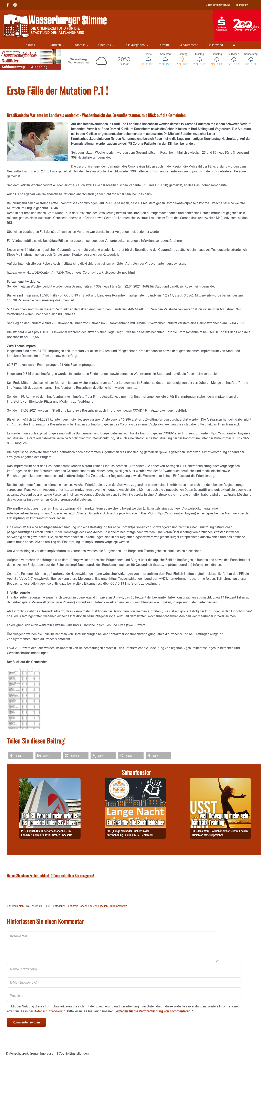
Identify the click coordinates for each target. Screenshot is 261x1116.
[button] (234, 45)
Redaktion (18, 905)
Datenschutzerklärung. (50, 1011)
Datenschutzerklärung (22, 1053)
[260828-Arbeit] (50, 780)
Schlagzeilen (100, 905)
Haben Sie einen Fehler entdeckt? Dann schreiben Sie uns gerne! (50, 875)
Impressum (48, 1053)
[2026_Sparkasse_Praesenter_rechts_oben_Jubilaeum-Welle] (236, 12)
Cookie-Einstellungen (74, 1053)
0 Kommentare (118, 905)
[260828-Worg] (220, 780)
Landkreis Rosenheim (79, 905)
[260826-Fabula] (135, 780)
